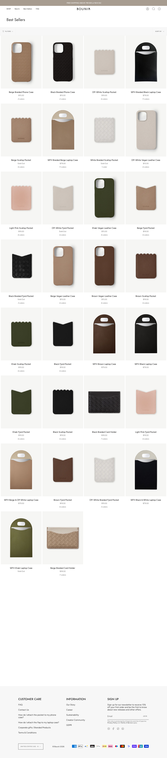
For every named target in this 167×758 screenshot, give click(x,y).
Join (145, 716)
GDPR (69, 725)
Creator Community (75, 720)
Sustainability (72, 715)
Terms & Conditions (27, 732)
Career (69, 710)
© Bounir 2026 (58, 746)
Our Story (70, 704)
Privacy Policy (112, 723)
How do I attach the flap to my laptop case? (38, 722)
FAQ (20, 704)
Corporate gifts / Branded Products (34, 727)
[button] (9, 9)
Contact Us (23, 710)
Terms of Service (127, 723)
